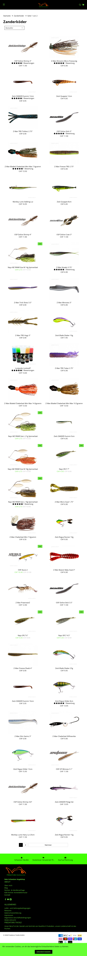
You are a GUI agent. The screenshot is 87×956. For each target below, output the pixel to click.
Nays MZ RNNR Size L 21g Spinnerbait (23, 436)
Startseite (7, 16)
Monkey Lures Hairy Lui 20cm (23, 835)
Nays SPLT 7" (64, 469)
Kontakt (7, 895)
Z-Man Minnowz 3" (64, 302)
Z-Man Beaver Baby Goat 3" (64, 570)
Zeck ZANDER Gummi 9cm (64, 436)
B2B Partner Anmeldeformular (15, 892)
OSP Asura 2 (23, 570)
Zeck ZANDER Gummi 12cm (23, 96)
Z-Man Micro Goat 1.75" (64, 502)
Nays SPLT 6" (23, 635)
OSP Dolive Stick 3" (64, 131)
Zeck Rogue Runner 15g (64, 835)
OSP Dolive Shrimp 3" (22, 61)
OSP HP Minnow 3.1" (64, 769)
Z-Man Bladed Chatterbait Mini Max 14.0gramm (22, 403)
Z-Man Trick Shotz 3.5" (23, 302)
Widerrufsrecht (10, 920)
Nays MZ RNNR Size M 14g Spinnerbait (23, 267)
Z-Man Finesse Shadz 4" (23, 668)
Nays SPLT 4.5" (64, 635)
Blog (6, 888)
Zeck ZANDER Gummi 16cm (23, 701)
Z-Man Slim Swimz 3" (23, 736)
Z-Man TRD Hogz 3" (22, 335)
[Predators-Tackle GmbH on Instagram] (11, 900)
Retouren (7, 910)
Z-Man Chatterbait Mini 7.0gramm (23, 537)
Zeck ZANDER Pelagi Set (64, 802)
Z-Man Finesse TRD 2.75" (64, 166)
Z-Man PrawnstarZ (23, 602)
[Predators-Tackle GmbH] (43, 5)
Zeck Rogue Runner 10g (64, 537)
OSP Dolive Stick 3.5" (64, 602)
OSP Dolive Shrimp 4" (22, 234)
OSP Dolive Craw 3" (64, 234)
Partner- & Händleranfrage (14, 890)
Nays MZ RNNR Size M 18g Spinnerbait (23, 469)
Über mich (8, 885)
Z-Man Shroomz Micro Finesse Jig (64, 61)
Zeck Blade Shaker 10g (64, 335)
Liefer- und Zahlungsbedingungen (17, 908)
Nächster (48, 845)
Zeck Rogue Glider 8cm (64, 701)
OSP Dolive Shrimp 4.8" (23, 802)
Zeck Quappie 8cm (64, 202)
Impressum (8, 915)
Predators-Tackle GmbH (16, 935)
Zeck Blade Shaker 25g (64, 668)
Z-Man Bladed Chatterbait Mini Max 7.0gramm (23, 166)
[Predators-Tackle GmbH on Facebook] (5, 900)
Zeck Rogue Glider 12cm (22, 769)
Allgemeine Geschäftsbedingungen (17, 918)
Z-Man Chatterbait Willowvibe (64, 736)
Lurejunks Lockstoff (22, 368)
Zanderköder (19, 16)
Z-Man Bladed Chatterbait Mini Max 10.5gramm (64, 403)
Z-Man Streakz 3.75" (64, 267)
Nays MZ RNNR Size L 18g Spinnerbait (23, 502)
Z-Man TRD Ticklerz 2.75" (23, 131)
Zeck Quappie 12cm (64, 96)
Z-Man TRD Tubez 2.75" (64, 368)
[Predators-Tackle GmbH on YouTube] (8, 900)
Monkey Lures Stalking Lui (23, 202)
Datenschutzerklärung (12, 913)
